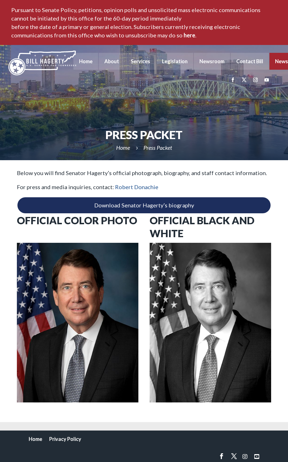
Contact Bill (249, 61)
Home (86, 61)
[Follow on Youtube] (266, 79)
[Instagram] (245, 456)
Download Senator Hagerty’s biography (144, 205)
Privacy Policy (65, 439)
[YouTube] (256, 456)
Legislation (175, 61)
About (111, 61)
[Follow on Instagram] (255, 79)
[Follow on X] (244, 79)
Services (140, 61)
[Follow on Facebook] (232, 79)
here (189, 35)
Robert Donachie (136, 187)
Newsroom (211, 61)
